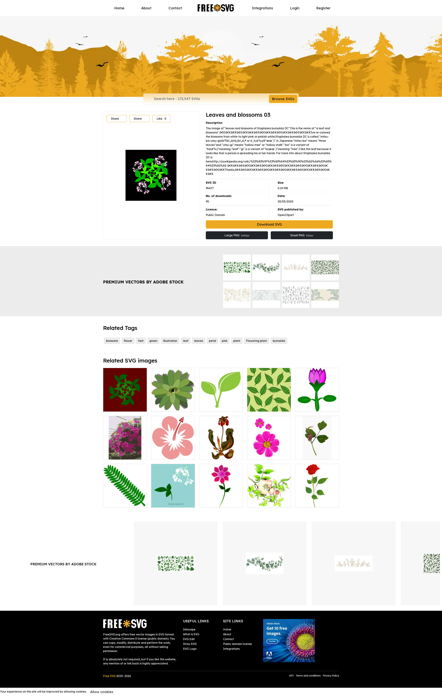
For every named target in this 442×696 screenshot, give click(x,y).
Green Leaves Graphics (218, 407)
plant (236, 340)
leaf (185, 340)
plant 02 (304, 455)
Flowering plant (256, 340)
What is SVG (191, 634)
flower (128, 340)
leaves (198, 340)
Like (161, 118)
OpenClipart (286, 215)
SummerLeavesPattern (266, 407)
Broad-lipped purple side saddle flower (221, 453)
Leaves (112, 407)
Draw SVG (190, 644)
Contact (175, 8)
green (153, 340)
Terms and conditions (308, 675)
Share (115, 118)
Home (119, 8)
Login (294, 8)
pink (224, 340)
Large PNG (236, 235)
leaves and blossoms (168, 503)
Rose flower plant (310, 503)
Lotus (302, 407)
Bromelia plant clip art (170, 407)
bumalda (279, 340)
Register (323, 8)
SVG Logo (189, 648)
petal (212, 340)
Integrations (262, 8)
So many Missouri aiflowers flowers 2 (125, 453)
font (140, 340)
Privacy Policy (331, 675)
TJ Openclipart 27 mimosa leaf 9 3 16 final (125, 501)
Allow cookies (101, 692)
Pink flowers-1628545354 (267, 455)
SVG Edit (189, 639)
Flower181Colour (166, 455)
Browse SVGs (283, 99)
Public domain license (237, 644)
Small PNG (301, 235)
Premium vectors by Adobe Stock (143, 281)
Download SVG (269, 224)
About (146, 8)
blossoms (112, 340)
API (291, 675)
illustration (170, 340)
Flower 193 (258, 503)
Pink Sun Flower (213, 503)
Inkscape (189, 629)
